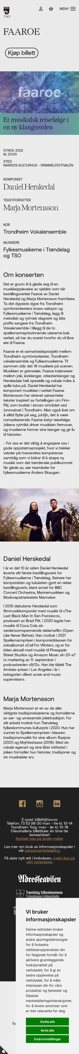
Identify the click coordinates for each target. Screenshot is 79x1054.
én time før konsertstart (48, 833)
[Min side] (41, 9)
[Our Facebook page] (22, 803)
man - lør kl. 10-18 (53, 827)
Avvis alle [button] (47, 1030)
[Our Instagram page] (39, 803)
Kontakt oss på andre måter (39, 838)
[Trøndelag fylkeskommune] (39, 894)
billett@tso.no (46, 819)
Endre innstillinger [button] (47, 1039)
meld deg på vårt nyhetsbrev (50, 860)
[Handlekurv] (51, 9)
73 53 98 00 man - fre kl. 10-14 (46, 823)
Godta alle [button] (47, 1021)
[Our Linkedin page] (57, 803)
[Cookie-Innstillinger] (4, 1050)
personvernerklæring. (42, 850)
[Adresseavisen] (39, 879)
